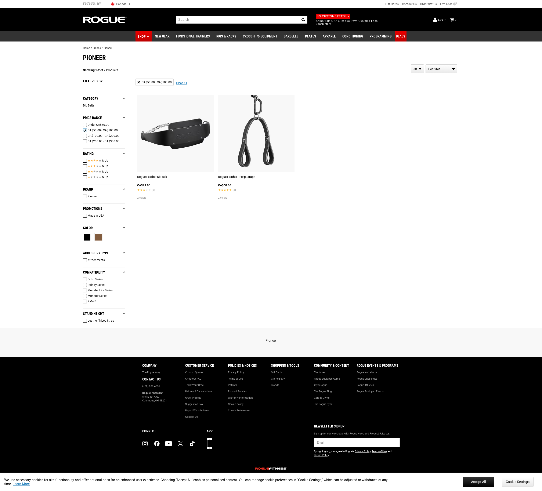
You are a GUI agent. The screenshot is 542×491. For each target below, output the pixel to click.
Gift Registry (278, 378)
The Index (319, 372)
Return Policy (321, 455)
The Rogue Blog (323, 391)
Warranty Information (240, 397)
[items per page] (417, 68)
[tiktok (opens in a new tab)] (192, 443)
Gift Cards (392, 4)
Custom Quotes (194, 372)
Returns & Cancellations (198, 391)
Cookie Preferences (239, 410)
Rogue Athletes (365, 385)
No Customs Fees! (331, 16)
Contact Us (409, 4)
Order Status (428, 4)
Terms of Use (235, 378)
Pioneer (108, 48)
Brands (97, 48)
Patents (232, 385)
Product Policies (237, 391)
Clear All (181, 83)
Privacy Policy (236, 372)
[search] (241, 20)
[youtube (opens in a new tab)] (168, 443)
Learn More (21, 484)
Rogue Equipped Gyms (327, 378)
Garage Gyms (321, 397)
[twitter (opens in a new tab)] (180, 443)
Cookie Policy (235, 404)
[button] (303, 20)
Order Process (193, 397)
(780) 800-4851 (151, 386)
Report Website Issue (197, 410)
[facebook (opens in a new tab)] (157, 443)
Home (86, 48)
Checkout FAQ (193, 378)
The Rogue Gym (323, 404)
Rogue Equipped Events (370, 391)
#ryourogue (320, 385)
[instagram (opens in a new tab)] (145, 443)
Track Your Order (194, 385)
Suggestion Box (194, 404)
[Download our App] (209, 443)
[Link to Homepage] (105, 19)
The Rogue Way (151, 372)
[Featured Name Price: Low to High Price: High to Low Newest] (441, 68)
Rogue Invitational (367, 372)
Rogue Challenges (367, 378)
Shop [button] (142, 37)
